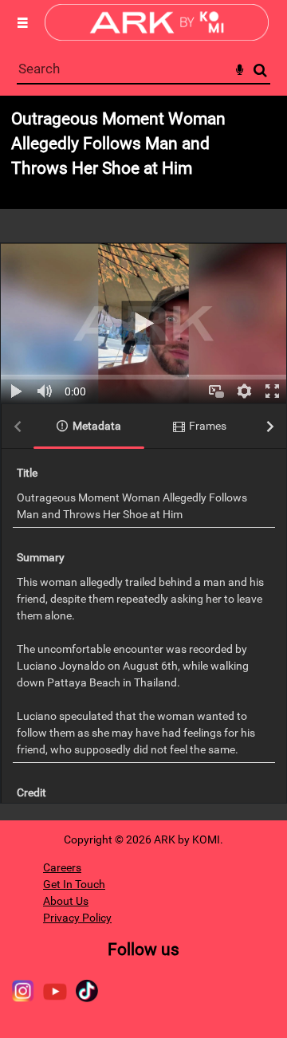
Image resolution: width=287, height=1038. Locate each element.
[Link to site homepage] (157, 36)
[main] (143, 458)
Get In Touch (74, 884)
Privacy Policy (77, 917)
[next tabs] (270, 427)
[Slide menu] (22, 22)
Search (260, 70)
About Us (65, 900)
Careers (62, 867)
